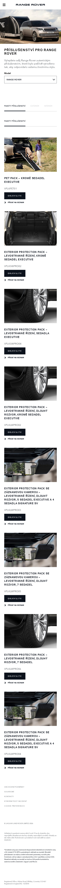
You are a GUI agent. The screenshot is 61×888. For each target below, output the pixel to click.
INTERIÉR (48, 105)
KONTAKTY (9, 796)
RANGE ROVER (14, 79)
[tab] (14, 105)
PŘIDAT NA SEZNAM (16, 202)
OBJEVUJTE (15, 196)
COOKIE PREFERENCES (14, 806)
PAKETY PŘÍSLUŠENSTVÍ (14, 105)
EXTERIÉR (34, 105)
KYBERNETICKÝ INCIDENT (15, 801)
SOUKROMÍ (9, 791)
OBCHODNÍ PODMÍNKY (14, 787)
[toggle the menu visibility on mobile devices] (4, 4)
